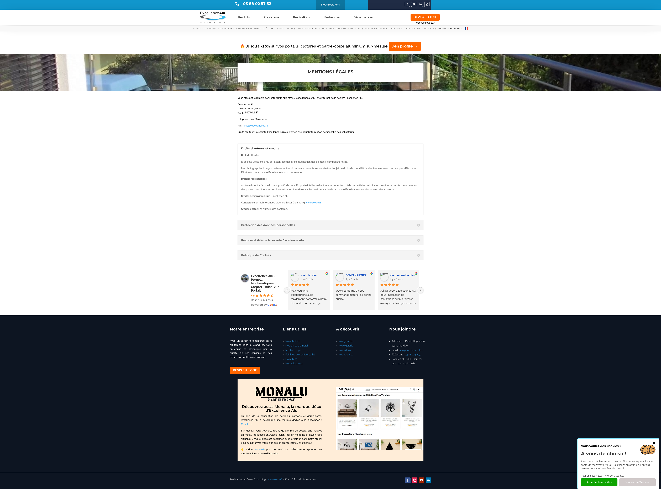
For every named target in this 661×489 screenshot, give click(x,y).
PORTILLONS (413, 29)
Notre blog (291, 359)
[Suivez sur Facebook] (407, 4)
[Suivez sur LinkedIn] (420, 4)
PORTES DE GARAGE (376, 29)
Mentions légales (294, 350)
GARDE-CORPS (285, 29)
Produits (244, 17)
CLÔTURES (269, 29)
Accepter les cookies (599, 482)
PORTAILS (397, 29)
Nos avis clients (294, 363)
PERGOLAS (199, 29)
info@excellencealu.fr (256, 125)
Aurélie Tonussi (311, 275)
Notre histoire (292, 341)
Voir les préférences (637, 482)
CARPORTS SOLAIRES (232, 29)
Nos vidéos (344, 350)
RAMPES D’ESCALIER (349, 29)
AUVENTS (429, 29)
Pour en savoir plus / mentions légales (602, 475)
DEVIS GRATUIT (425, 17)
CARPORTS (213, 29)
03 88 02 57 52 (413, 354)
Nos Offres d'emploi (296, 345)
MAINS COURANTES (307, 29)
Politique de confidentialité (300, 354)
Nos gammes (346, 341)
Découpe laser (364, 17)
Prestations (271, 17)
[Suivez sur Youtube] (413, 4)
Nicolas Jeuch (399, 275)
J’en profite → (405, 46)
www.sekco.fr (313, 202)
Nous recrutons (330, 4)
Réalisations (301, 17)
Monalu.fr (246, 424)
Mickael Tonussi (356, 275)
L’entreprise (331, 17)
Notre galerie (345, 345)
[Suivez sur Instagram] (426, 4)
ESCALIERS (328, 29)
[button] (654, 443)
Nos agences (345, 354)
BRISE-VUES (253, 29)
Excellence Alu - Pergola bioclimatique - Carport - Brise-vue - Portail (266, 283)
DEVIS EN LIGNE (245, 370)
